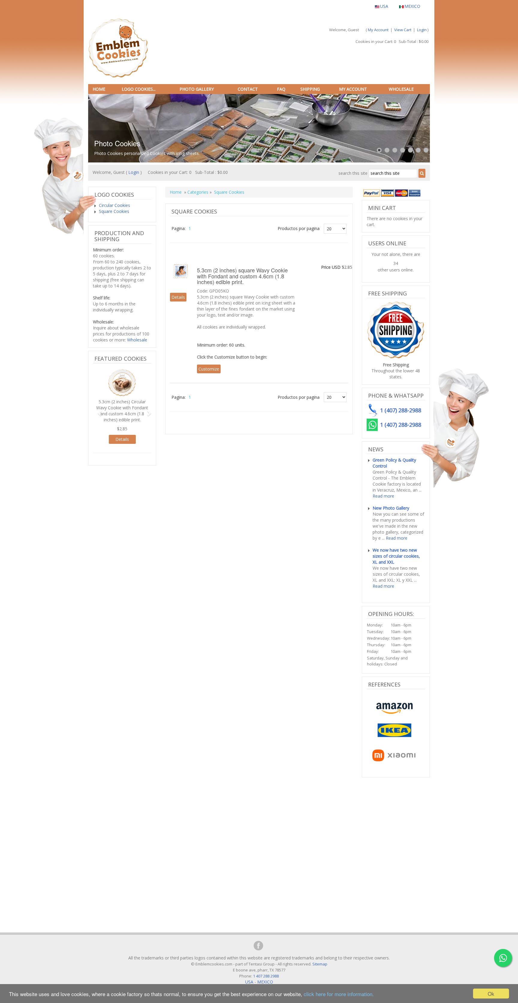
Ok (491, 993)
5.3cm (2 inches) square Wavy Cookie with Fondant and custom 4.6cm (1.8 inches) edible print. (242, 276)
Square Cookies (229, 192)
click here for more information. (339, 994)
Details (178, 297)
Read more (383, 496)
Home (99, 89)
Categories (197, 192)
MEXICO (412, 6)
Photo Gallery (197, 89)
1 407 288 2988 (265, 976)
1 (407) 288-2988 (400, 424)
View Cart (402, 29)
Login (422, 29)
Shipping (310, 89)
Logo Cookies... (139, 89)
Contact (248, 89)
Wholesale (401, 89)
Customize (208, 369)
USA (384, 6)
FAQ (281, 89)
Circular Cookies (114, 205)
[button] (97, 410)
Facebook (258, 945)
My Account (378, 29)
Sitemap (319, 964)
